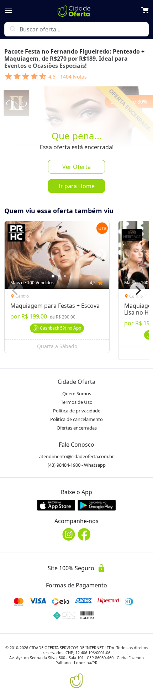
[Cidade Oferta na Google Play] (96, 505)
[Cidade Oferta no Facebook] (84, 534)
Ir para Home (77, 186)
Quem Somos (76, 393)
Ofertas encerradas (77, 428)
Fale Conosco (76, 444)
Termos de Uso (77, 402)
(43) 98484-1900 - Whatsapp (77, 465)
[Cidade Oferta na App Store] (56, 505)
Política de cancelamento (76, 419)
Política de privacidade (76, 410)
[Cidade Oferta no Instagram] (68, 534)
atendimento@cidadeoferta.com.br (76, 456)
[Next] (137, 290)
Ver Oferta (76, 167)
